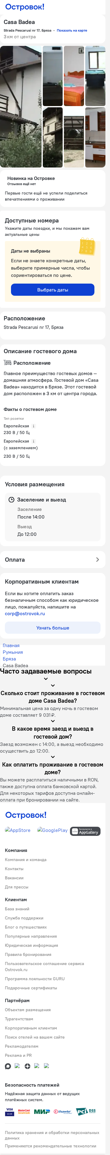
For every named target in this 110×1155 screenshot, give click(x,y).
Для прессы (16, 887)
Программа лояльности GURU (35, 978)
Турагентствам (19, 1019)
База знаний (17, 909)
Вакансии (14, 878)
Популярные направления (31, 936)
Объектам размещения (28, 1009)
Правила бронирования (28, 954)
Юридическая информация (31, 945)
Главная (11, 645)
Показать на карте (72, 30)
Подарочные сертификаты (31, 988)
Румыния (13, 652)
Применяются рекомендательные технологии (50, 1146)
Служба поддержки (24, 918)
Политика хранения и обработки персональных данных (52, 1135)
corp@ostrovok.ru (25, 613)
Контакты (14, 868)
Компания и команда (25, 859)
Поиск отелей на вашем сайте (35, 1037)
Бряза (9, 659)
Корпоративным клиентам (31, 1028)
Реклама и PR (18, 1055)
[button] (21, 106)
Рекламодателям (21, 1046)
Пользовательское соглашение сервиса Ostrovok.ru (44, 966)
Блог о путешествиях (26, 927)
